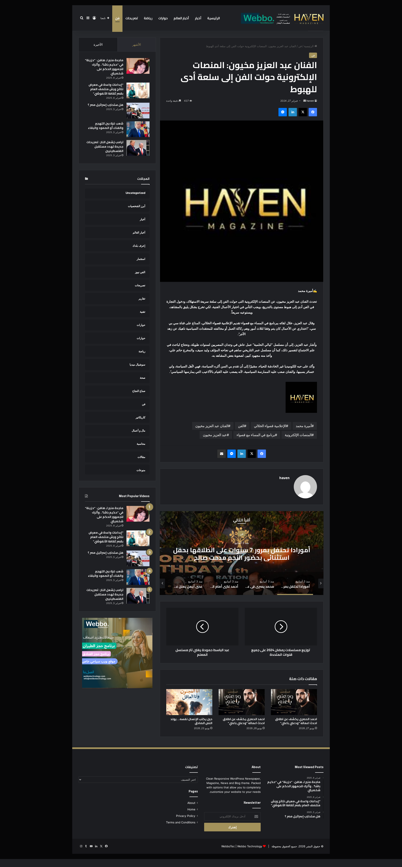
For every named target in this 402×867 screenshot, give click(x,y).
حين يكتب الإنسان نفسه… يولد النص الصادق (191, 721)
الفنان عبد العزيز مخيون (211, 426)
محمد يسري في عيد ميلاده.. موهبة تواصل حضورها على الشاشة (242, 553)
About (191, 803)
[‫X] (303, 112)
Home (191, 809)
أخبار (198, 18)
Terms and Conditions (180, 822)
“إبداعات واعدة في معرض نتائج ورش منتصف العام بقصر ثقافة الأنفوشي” (106, 89)
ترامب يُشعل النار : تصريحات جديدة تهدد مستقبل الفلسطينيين (104, 146)
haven (310, 100)
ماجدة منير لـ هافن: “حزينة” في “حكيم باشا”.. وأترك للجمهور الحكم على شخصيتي (104, 66)
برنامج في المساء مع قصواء (256, 435)
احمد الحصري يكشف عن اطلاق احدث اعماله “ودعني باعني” (296, 721)
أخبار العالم (181, 18)
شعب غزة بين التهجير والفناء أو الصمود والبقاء (105, 126)
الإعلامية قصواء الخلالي (270, 426)
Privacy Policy (185, 816)
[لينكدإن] (293, 112)
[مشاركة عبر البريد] (221, 454)
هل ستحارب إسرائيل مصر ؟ (105, 105)
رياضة (148, 18)
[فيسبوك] (313, 112)
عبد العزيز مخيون (215, 435)
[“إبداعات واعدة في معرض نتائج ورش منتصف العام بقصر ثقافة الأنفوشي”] (137, 90)
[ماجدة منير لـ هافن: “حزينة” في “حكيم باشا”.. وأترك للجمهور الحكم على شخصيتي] (137, 66)
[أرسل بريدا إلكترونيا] (304, 100)
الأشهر (136, 45)
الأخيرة (98, 45)
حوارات (163, 18)
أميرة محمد (304, 426)
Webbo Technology (249, 846)
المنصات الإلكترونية (298, 435)
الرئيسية (213, 18)
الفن (241, 426)
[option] (241, 553)
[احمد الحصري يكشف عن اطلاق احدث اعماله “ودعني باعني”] (294, 702)
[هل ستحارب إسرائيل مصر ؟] (137, 110)
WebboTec (228, 846)
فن (117, 18)
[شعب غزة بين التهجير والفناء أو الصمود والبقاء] (137, 129)
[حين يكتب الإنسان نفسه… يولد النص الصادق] (189, 702)
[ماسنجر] (282, 112)
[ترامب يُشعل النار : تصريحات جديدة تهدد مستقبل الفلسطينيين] (137, 148)
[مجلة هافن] (281, 18)
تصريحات (131, 18)
